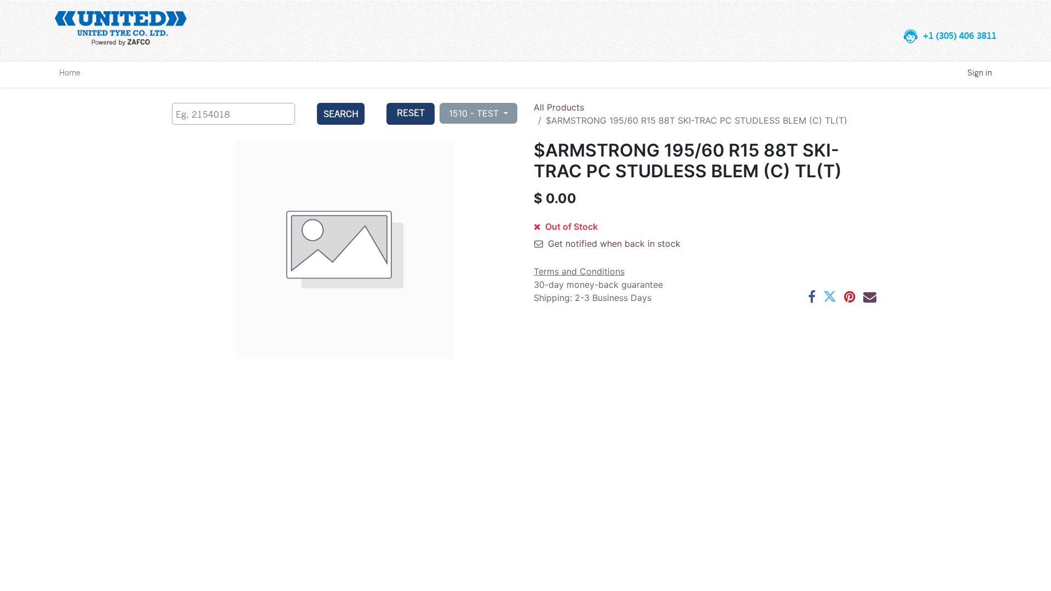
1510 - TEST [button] (475, 113)
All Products (559, 107)
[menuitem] (70, 72)
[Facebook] (812, 296)
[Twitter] (829, 296)
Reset (411, 112)
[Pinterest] (850, 296)
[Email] (869, 296)
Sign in (979, 72)
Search (341, 113)
